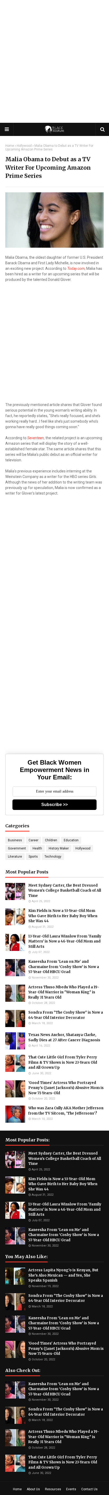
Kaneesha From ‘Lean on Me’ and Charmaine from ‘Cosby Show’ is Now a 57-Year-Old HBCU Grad (63, 966)
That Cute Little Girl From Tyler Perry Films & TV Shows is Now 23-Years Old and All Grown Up (62, 1062)
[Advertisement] (54, 59)
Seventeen (35, 438)
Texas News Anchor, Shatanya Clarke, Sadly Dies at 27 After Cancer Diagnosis (64, 1037)
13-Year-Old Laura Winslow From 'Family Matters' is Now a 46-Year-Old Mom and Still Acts (64, 941)
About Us (33, 1489)
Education (71, 840)
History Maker (59, 848)
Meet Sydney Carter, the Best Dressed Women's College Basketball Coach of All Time (64, 890)
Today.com (76, 268)
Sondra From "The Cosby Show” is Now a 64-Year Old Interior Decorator (65, 1015)
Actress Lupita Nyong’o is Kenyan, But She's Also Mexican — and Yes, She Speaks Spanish (63, 1275)
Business (15, 840)
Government (17, 848)
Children (51, 840)
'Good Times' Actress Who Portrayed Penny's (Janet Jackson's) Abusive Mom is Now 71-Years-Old (66, 1088)
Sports (33, 856)
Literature (15, 856)
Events (71, 1489)
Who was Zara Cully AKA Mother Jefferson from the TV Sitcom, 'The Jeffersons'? (65, 1111)
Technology (52, 856)
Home (9, 146)
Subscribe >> (54, 804)
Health (37, 848)
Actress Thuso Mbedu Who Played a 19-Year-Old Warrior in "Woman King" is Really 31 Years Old (63, 992)
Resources (53, 1489)
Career (33, 840)
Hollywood (24, 146)
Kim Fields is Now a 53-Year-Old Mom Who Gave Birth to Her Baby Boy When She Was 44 (62, 915)
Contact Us (89, 1489)
